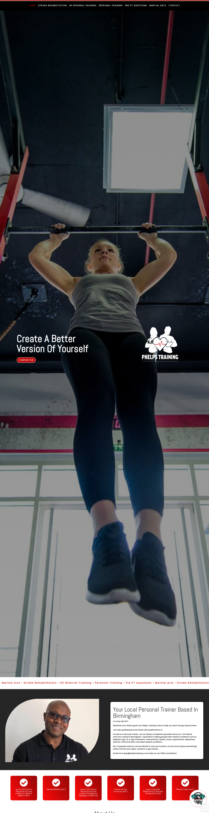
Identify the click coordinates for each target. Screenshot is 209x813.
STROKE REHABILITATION (52, 6)
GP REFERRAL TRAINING (82, 6)
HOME (32, 6)
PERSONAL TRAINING (111, 6)
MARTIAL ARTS (157, 6)
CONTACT (174, 6)
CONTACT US (26, 360)
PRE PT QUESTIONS (136, 6)
